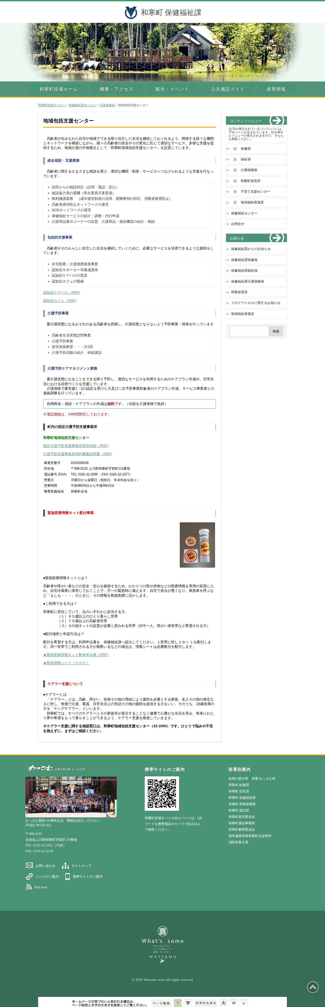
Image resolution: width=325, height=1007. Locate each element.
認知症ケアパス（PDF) (61, 293)
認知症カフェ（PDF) (59, 301)
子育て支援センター (255, 191)
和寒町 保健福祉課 (171, 12)
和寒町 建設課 (239, 810)
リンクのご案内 (47, 876)
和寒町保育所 (251, 181)
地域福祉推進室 (252, 202)
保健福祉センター (244, 213)
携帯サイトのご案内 (88, 876)
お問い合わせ (45, 866)
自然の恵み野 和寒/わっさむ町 (252, 778)
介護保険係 (107, 105)
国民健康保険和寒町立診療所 (250, 836)
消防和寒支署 (238, 842)
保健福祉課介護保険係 (247, 281)
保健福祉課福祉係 (244, 270)
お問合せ (237, 224)
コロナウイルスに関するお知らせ (256, 303)
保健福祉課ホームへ (82, 105)
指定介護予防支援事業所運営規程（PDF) (75, 446)
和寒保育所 (239, 292)
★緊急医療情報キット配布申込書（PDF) (75, 655)
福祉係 (246, 159)
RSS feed (41, 887)
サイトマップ (81, 866)
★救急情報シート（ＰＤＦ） (66, 663)
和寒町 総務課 (239, 785)
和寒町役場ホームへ (52, 105)
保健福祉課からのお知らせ (251, 249)
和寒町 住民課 (239, 791)
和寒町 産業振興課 (242, 804)
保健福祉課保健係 (244, 260)
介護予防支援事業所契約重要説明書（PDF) (77, 454)
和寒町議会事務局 (242, 823)
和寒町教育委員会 (242, 817)
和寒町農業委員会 (242, 829)
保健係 (246, 148)
